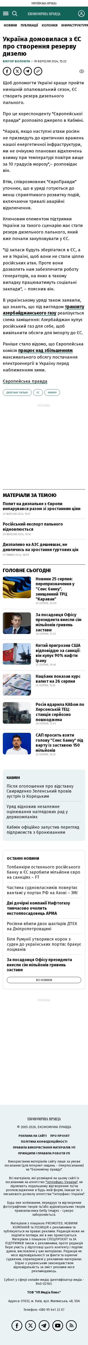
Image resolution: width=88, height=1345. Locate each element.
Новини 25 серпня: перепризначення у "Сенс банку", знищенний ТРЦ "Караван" (55, 589)
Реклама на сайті (33, 1136)
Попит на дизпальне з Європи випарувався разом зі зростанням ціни (41, 506)
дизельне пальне (17, 392)
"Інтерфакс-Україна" (61, 1182)
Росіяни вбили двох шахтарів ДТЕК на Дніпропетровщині (42, 926)
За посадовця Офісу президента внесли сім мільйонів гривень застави (58, 622)
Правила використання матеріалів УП (44, 1147)
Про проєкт (60, 1136)
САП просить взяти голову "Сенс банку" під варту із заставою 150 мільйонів (59, 743)
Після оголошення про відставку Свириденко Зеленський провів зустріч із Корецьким (40, 791)
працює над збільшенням (45, 350)
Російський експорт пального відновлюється (33, 527)
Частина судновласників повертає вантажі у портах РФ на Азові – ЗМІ (42, 890)
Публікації (29, 25)
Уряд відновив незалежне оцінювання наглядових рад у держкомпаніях (37, 811)
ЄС (38, 392)
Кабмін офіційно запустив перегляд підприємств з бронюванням (43, 830)
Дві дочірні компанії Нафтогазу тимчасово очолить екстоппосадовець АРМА (38, 908)
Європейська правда (25, 381)
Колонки (49, 25)
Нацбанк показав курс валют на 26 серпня (58, 679)
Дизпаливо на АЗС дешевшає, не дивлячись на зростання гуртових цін (40, 547)
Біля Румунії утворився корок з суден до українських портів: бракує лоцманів (44, 944)
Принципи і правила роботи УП (44, 1153)
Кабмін (52, 392)
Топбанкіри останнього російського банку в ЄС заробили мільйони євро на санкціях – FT (43, 872)
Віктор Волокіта (17, 61)
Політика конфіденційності (44, 1141)
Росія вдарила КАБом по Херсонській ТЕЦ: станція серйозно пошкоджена (60, 712)
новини (10, 25)
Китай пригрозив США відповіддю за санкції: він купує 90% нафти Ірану (58, 653)
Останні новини (23, 858)
